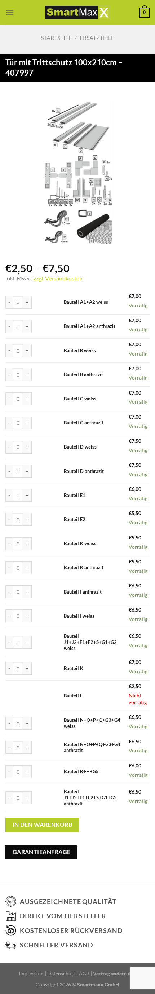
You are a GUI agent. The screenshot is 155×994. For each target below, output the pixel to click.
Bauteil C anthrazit (83, 423)
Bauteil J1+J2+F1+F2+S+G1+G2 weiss (90, 642)
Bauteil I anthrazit (83, 592)
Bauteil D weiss (80, 447)
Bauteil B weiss (80, 350)
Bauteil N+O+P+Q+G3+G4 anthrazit (92, 747)
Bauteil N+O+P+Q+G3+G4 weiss (92, 723)
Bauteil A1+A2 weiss (86, 302)
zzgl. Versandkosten (58, 278)
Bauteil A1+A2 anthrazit (89, 326)
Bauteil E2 (74, 519)
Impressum (31, 973)
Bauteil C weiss (80, 398)
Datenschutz (61, 973)
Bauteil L (73, 695)
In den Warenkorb (42, 824)
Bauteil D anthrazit (84, 471)
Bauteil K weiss (80, 543)
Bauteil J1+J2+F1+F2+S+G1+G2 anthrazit (90, 798)
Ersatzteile (97, 37)
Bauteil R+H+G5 (81, 771)
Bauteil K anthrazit (83, 567)
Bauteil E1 (74, 495)
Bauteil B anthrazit (83, 374)
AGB (84, 973)
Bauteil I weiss (79, 616)
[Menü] (9, 12)
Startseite (56, 37)
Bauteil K (73, 668)
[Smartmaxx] (77, 12)
